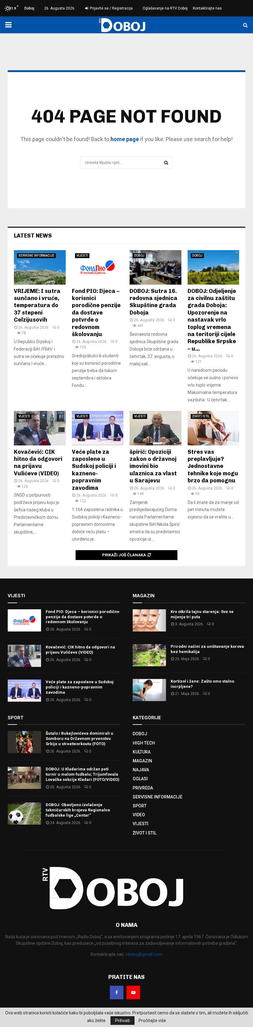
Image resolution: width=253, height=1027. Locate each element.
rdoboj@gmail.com (144, 954)
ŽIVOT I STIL (200, 416)
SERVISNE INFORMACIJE (36, 255)
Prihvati (122, 1020)
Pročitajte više (152, 1020)
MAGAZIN (142, 760)
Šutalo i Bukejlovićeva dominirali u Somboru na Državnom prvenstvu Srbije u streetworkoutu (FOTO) (79, 738)
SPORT (140, 805)
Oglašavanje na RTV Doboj (165, 8)
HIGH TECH (144, 743)
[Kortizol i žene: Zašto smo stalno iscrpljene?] (149, 690)
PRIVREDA (143, 787)
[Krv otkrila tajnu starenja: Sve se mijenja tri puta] (149, 620)
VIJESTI (82, 255)
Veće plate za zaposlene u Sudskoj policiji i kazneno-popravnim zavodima (94, 470)
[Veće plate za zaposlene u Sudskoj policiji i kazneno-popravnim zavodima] (98, 428)
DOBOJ (139, 255)
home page (124, 139)
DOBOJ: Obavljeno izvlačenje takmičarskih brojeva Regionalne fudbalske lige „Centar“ (78, 810)
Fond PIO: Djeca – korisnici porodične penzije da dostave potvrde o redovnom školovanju (96, 313)
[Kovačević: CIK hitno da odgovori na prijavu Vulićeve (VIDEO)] (40, 428)
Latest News (33, 235)
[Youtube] (133, 992)
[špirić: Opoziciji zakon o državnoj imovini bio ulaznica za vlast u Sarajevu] (155, 428)
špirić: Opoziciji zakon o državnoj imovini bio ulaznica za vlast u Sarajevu (153, 466)
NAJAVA (141, 769)
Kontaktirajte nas (207, 8)
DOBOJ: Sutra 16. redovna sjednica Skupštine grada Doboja (153, 302)
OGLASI (140, 778)
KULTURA (142, 751)
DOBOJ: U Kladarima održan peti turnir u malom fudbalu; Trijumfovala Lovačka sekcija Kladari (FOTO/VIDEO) (82, 774)
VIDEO (139, 814)
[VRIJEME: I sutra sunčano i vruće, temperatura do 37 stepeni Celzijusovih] (40, 267)
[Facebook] (116, 992)
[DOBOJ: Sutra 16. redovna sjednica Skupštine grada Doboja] (155, 267)
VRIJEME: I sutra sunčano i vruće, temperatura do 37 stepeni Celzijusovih (37, 305)
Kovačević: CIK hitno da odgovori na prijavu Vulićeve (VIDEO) (38, 463)
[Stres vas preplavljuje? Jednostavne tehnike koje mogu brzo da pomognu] (213, 428)
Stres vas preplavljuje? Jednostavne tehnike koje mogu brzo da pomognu (213, 466)
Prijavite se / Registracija (111, 8)
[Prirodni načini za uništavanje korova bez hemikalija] (149, 655)
